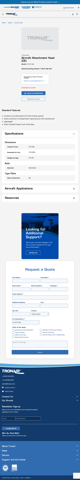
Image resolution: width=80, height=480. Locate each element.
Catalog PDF (10, 428)
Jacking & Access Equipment (24, 330)
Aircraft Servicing (48, 332)
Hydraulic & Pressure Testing (52, 330)
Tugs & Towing (19, 332)
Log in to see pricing (35, 93)
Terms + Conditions (25, 478)
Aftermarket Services (21, 337)
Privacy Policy (15, 478)
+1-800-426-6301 (8, 376)
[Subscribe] (52, 418)
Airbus (10, 22)
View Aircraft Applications (33, 81)
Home (4, 22)
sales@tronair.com (8, 384)
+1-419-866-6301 (8, 380)
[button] (3, 14)
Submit (40, 352)
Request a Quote (33, 99)
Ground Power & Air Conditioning (53, 335)
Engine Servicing (20, 335)
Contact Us (33, 253)
